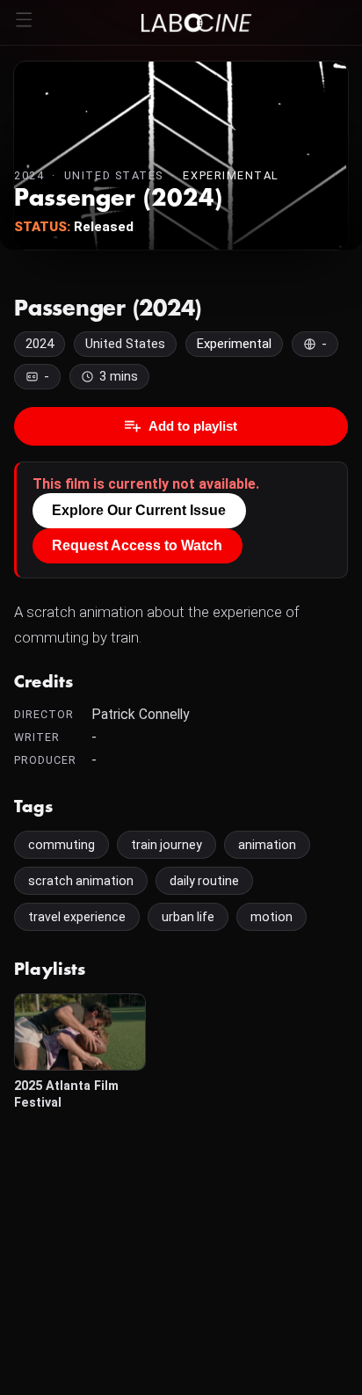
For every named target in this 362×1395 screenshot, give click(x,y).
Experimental (231, 175)
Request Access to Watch (137, 545)
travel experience (77, 917)
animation (267, 845)
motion (271, 917)
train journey (166, 845)
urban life (188, 917)
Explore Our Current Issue (139, 510)
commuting (61, 845)
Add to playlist (192, 425)
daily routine (204, 881)
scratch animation (81, 881)
